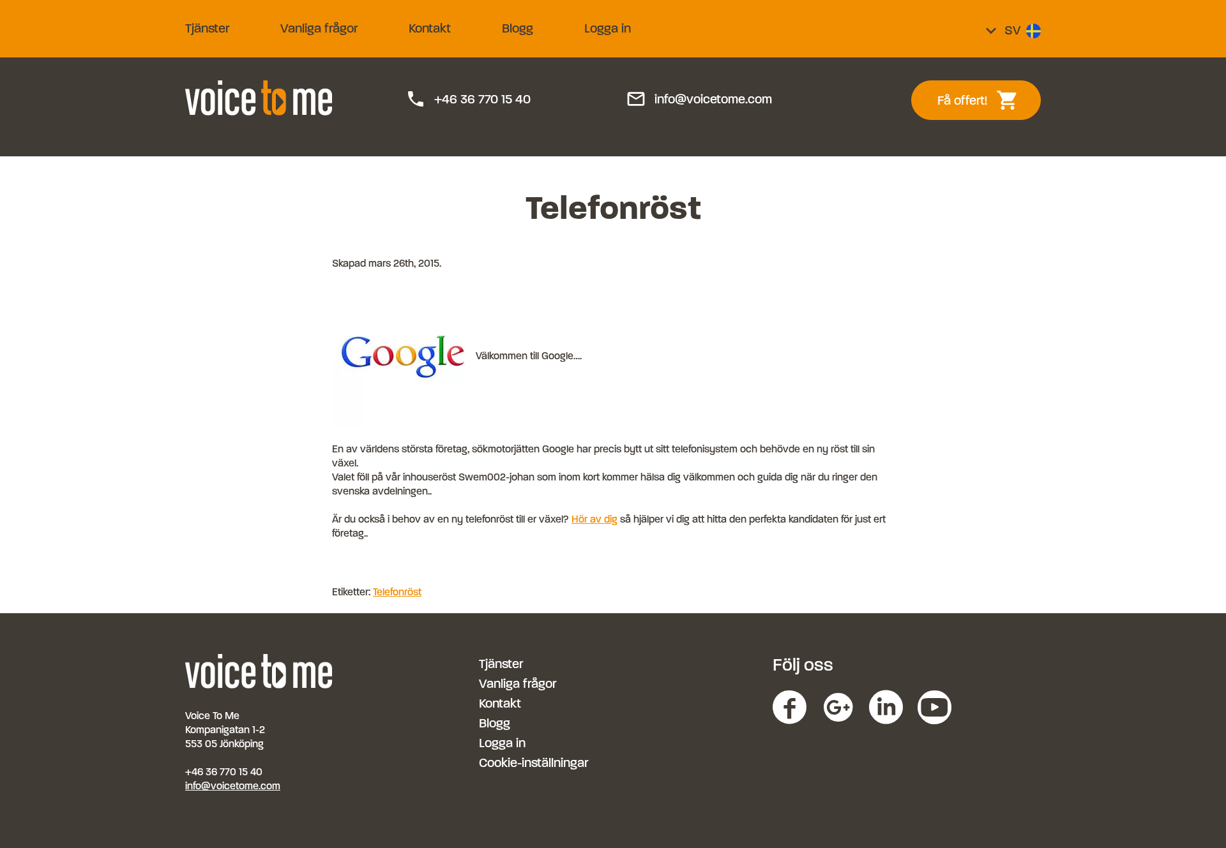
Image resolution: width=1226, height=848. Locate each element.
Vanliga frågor (319, 28)
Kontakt (430, 28)
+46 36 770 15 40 (468, 99)
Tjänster (207, 28)
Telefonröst (397, 592)
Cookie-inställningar (533, 763)
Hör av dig (594, 519)
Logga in (607, 28)
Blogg (517, 28)
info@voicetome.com (699, 99)
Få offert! (985, 100)
